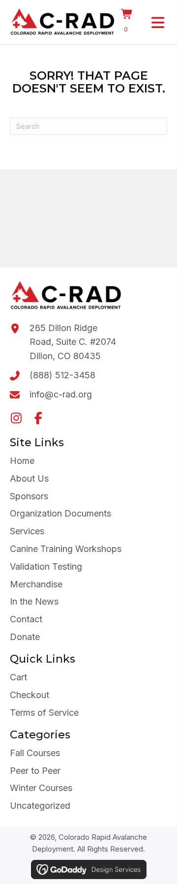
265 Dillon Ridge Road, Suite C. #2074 (73, 335)
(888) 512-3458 (62, 375)
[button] (16, 418)
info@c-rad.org (61, 394)
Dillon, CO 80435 (65, 356)
